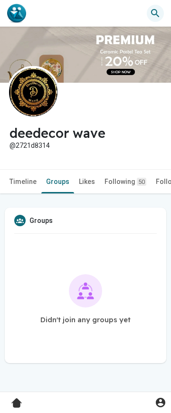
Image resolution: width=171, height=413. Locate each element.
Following (124, 181)
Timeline (23, 181)
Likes (87, 181)
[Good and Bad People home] (16, 13)
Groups (57, 181)
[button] (160, 402)
